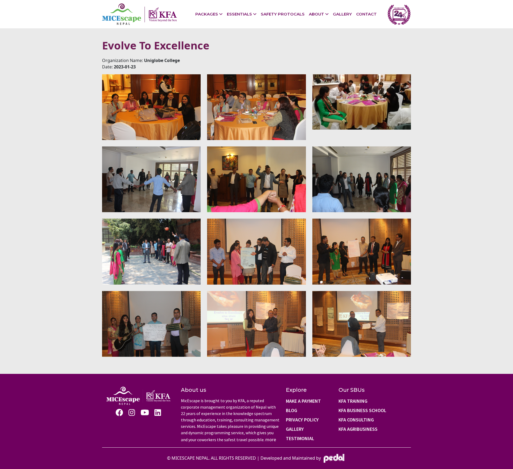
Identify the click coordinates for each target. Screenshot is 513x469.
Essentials (239, 14)
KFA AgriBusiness (358, 429)
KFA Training (353, 401)
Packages (206, 14)
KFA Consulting (356, 420)
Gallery (342, 14)
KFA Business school (362, 410)
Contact (366, 14)
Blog (291, 410)
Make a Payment (303, 401)
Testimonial (300, 438)
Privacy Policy (302, 420)
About (316, 14)
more (270, 439)
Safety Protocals (283, 14)
